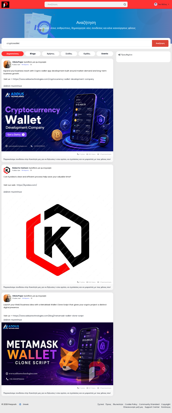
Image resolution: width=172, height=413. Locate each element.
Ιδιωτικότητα (118, 404)
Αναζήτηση (160, 43)
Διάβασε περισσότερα (13, 86)
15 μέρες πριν (16, 298)
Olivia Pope (17, 62)
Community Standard (149, 404)
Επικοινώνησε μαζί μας (134, 407)
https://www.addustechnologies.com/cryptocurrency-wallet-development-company (53, 79)
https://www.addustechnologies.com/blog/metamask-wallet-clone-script (48, 315)
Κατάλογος (165, 407)
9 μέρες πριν (16, 170)
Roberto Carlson (20, 168)
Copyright (165, 404)
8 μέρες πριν (16, 65)
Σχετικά (101, 404)
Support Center (152, 407)
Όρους (109, 404)
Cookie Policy (131, 404)
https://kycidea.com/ (27, 185)
